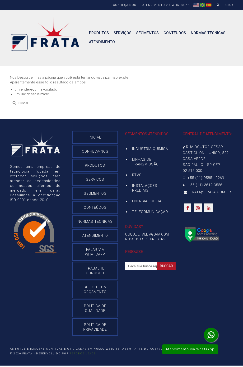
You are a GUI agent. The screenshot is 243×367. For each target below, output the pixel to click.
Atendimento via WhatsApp (190, 349)
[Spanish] (209, 5)
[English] (196, 5)
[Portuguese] (203, 5)
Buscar (226, 5)
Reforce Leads (83, 353)
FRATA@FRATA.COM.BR (210, 192)
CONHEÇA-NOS (124, 5)
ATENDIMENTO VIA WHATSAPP (165, 5)
